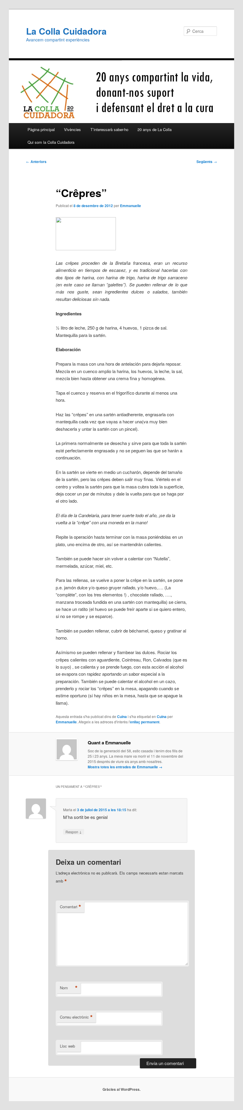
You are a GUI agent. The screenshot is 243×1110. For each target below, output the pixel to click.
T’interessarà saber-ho (109, 129)
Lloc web (67, 1046)
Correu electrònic (76, 1017)
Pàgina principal (41, 129)
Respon (73, 831)
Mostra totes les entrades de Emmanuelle (125, 766)
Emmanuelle (130, 205)
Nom (69, 988)
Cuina (122, 716)
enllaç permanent (144, 722)
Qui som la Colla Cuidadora (51, 142)
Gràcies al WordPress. (121, 1089)
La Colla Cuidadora (66, 31)
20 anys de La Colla (155, 129)
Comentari (70, 906)
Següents (206, 161)
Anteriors (36, 161)
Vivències (72, 129)
